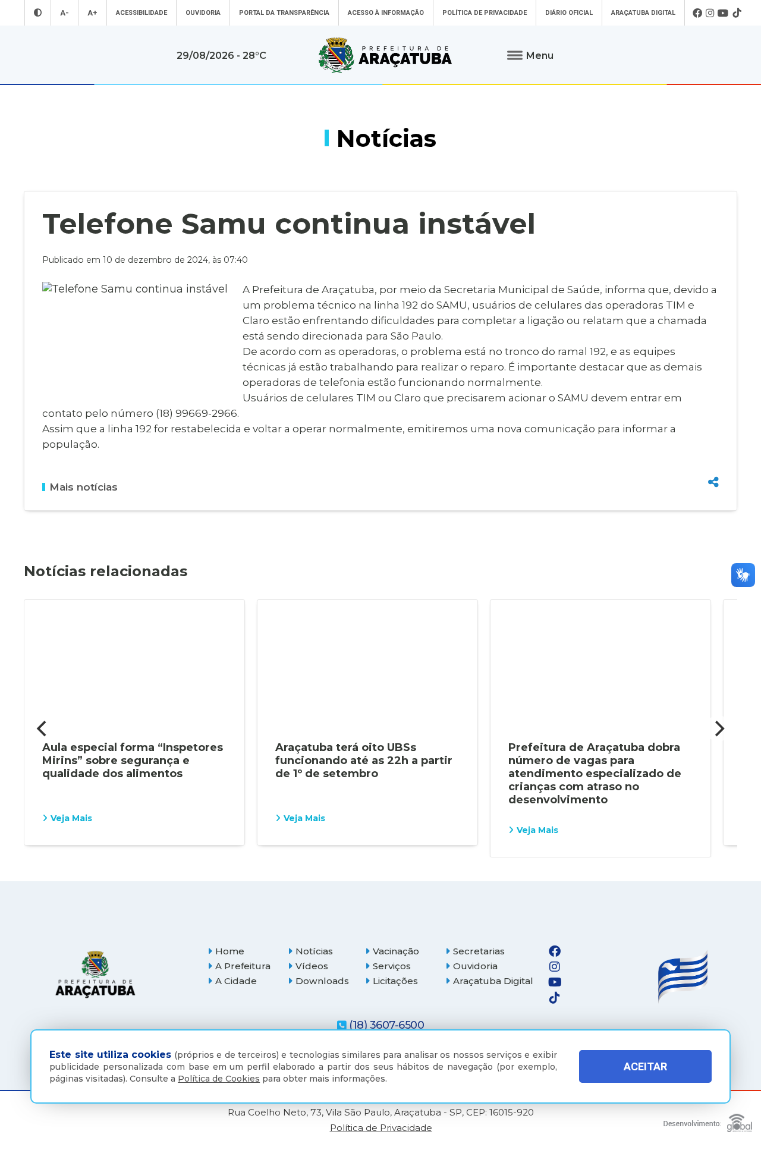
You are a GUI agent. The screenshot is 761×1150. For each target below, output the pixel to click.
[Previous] (43, 728)
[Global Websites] (707, 1120)
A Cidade (236, 980)
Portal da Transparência (284, 13)
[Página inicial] (95, 974)
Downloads (322, 980)
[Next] (718, 728)
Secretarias (479, 951)
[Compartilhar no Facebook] (713, 418)
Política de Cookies (219, 1078)
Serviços (392, 966)
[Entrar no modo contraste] (38, 12)
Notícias (314, 951)
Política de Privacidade (484, 13)
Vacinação (396, 951)
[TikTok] (737, 13)
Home (229, 951)
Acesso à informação (386, 13)
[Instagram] (710, 13)
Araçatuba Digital (643, 13)
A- (64, 12)
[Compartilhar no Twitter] (713, 438)
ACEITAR (645, 1066)
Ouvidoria (203, 13)
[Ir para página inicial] (385, 55)
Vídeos (311, 966)
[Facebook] (697, 13)
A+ (92, 12)
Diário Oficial (569, 13)
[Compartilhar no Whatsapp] (713, 459)
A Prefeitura (243, 966)
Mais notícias (83, 487)
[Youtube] (723, 13)
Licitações (395, 980)
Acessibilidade (141, 13)
